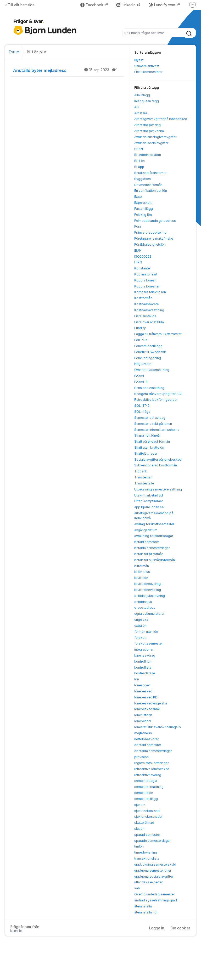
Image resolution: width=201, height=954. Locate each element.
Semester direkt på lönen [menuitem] (153, 424)
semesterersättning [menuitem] (149, 787)
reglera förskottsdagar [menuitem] (151, 763)
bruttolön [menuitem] (141, 578)
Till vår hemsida (21, 5)
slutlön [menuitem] (139, 829)
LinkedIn (129, 5)
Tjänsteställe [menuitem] (144, 483)
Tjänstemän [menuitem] (143, 477)
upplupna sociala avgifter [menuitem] (153, 876)
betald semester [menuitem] (146, 542)
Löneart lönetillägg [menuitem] (148, 346)
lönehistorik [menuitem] (143, 715)
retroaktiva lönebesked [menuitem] (151, 769)
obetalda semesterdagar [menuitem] (153, 751)
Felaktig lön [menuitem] (143, 215)
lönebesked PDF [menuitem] (146, 697)
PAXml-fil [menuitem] (141, 382)
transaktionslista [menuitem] (146, 858)
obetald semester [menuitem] (147, 745)
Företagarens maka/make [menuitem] (153, 238)
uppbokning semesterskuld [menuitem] (155, 864)
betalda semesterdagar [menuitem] (152, 548)
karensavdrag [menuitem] (144, 655)
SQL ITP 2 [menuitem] (141, 406)
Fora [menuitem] (137, 226)
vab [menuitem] (137, 888)
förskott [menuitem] (140, 638)
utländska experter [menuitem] (148, 882)
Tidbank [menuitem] (140, 471)
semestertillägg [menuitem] (146, 799)
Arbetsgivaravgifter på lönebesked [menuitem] (160, 119)
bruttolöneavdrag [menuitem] (147, 584)
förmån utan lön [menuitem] (146, 632)
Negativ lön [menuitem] (143, 364)
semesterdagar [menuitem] (145, 781)
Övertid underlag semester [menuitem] (154, 894)
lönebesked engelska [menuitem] (150, 703)
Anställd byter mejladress (65, 70)
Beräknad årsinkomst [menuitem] (150, 173)
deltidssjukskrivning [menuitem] (149, 596)
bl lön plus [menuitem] (142, 572)
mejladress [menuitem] (143, 733)
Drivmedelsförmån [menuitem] (148, 185)
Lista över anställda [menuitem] (149, 322)
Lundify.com (165, 5)
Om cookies (180, 928)
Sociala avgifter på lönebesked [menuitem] (158, 459)
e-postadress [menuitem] (144, 607)
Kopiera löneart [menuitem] (145, 274)
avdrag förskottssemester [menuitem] (154, 524)
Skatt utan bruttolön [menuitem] (149, 447)
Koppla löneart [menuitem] (145, 280)
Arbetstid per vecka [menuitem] (149, 131)
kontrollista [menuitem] (142, 667)
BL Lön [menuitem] (139, 161)
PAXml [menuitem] (139, 376)
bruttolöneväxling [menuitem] (147, 590)
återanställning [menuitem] (145, 912)
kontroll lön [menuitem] (142, 661)
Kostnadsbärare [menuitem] (146, 304)
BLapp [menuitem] (139, 167)
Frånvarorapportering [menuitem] (150, 232)
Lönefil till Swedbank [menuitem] (150, 352)
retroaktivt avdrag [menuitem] (147, 775)
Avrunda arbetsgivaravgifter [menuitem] (155, 137)
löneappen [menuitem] (142, 685)
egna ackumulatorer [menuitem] (149, 614)
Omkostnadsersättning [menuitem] (151, 370)
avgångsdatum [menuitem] (145, 530)
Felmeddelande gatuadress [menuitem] (155, 221)
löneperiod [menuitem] (142, 721)
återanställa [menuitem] (143, 906)
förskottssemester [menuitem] (148, 643)
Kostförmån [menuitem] (143, 298)
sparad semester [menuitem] (147, 835)
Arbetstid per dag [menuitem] (147, 125)
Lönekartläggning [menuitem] (147, 358)
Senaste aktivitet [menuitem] (146, 66)
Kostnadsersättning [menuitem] (149, 310)
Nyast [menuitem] (139, 60)
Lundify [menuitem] (140, 328)
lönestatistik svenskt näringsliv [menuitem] (157, 727)
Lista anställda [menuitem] (145, 316)
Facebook (95, 5)
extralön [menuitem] (140, 626)
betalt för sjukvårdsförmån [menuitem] (154, 560)
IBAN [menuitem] (138, 250)
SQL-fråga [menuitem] (142, 412)
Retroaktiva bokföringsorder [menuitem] (155, 400)
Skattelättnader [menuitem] (145, 453)
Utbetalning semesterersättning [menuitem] (158, 489)
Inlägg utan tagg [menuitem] (146, 101)
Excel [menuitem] (138, 197)
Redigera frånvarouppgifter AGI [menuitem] (158, 394)
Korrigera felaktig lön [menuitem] (150, 292)
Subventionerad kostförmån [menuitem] (155, 465)
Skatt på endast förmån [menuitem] (152, 441)
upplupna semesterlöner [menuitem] (152, 870)
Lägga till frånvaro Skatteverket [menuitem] (158, 334)
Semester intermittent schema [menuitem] (156, 430)
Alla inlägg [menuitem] (142, 95)
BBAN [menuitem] (138, 149)
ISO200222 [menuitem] (142, 256)
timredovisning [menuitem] (145, 852)
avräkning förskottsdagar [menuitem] (153, 536)
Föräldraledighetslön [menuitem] (150, 244)
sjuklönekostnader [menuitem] (148, 816)
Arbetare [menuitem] (140, 113)
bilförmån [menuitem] (141, 566)
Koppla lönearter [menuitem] (146, 286)
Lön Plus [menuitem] (140, 340)
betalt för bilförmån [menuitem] (149, 554)
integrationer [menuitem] (143, 649)
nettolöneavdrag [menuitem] (146, 739)
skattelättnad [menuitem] (144, 823)
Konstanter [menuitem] (142, 268)
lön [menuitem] (136, 679)
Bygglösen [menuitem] (142, 179)
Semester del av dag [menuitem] (149, 418)
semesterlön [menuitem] (143, 793)
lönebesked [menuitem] (143, 691)
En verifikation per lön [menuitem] (150, 191)
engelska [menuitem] (141, 620)
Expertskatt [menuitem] (143, 203)
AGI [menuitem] (136, 107)
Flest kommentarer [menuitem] (148, 72)
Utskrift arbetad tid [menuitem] (148, 495)
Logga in (156, 928)
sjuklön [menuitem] (139, 805)
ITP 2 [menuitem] (138, 262)
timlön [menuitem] (139, 846)
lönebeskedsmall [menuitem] (147, 709)
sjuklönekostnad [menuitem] (147, 811)
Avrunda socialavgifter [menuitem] (151, 143)
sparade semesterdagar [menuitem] (152, 841)
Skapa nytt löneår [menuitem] (147, 435)
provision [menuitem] (141, 757)
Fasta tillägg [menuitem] (143, 209)
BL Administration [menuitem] (147, 155)
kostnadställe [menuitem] (144, 673)
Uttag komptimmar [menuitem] (148, 501)
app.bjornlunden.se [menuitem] (149, 507)
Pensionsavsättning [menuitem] (149, 388)
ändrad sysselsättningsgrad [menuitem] (155, 900)
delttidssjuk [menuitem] (143, 602)
